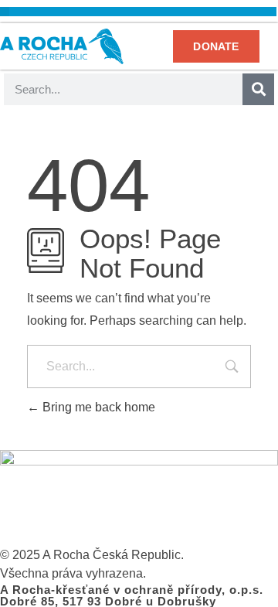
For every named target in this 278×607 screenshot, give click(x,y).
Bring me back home (97, 407)
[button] (4, 11)
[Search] (258, 89)
